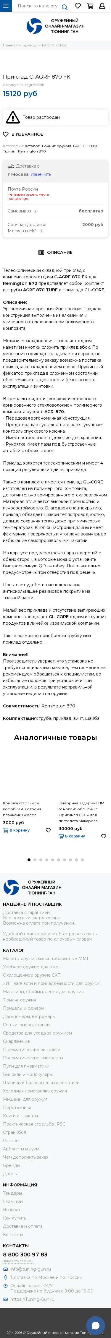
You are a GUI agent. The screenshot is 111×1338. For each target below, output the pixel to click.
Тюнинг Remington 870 (24, 151)
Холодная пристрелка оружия (35, 1091)
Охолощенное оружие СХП (32, 975)
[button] (29, 859)
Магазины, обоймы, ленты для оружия (43, 991)
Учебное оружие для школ (32, 967)
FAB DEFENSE (85, 146)
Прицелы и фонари (23, 1008)
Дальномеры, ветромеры (29, 1016)
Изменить (40, 174)
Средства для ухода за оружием (37, 1033)
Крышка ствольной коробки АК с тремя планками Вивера (22, 809)
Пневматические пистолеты (33, 1058)
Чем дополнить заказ (25, 1157)
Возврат (11, 1209)
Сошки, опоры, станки (26, 1024)
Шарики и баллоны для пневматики (41, 1082)
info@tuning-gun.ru (30, 1269)
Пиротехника (17, 1107)
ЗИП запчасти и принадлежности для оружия (52, 983)
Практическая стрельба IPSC (34, 1124)
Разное (11, 1140)
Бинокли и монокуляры (28, 1074)
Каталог (32, 146)
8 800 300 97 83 (25, 1254)
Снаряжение (16, 1041)
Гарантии (13, 1201)
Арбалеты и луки (21, 1149)
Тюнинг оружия (56, 146)
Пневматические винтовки (31, 1049)
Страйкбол (14, 1132)
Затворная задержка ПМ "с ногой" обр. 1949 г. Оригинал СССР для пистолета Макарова (81, 812)
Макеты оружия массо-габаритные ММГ (46, 958)
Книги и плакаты (20, 1115)
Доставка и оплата (23, 1226)
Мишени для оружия (25, 1099)
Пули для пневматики (26, 1066)
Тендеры (12, 1193)
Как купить (14, 1218)
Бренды (11, 1165)
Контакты (13, 1234)
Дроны (10, 1173)
